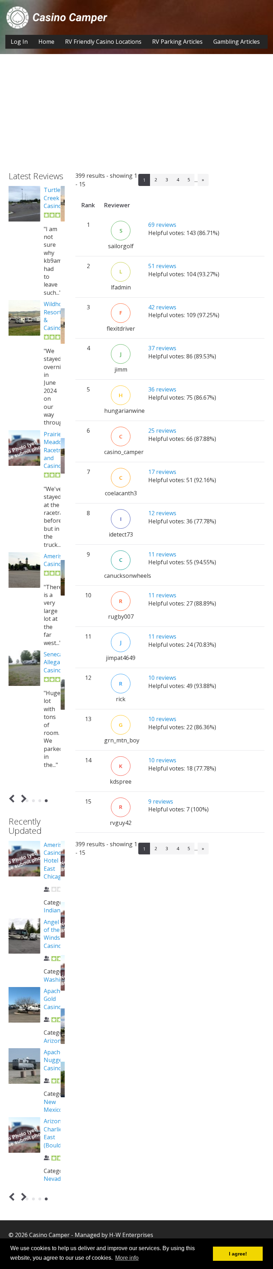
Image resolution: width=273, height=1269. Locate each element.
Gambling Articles (236, 42)
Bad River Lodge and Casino (57, 1082)
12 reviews (162, 513)
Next (22, 799)
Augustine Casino (61, 963)
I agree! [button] (238, 1254)
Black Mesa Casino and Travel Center (57, 210)
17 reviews (162, 472)
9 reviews (160, 801)
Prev (13, 799)
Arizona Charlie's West (59, 853)
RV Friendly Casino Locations (103, 42)
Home (46, 42)
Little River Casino (57, 450)
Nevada (58, 894)
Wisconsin (61, 1131)
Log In (19, 42)
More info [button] (127, 1258)
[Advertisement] (136, 118)
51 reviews (162, 266)
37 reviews (162, 348)
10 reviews (162, 678)
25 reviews (162, 430)
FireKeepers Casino (64, 568)
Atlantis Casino (58, 910)
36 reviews (162, 389)
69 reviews (162, 225)
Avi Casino (57, 1016)
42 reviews (162, 307)
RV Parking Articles (177, 42)
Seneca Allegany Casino (59, 686)
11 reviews (162, 554)
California (61, 1001)
